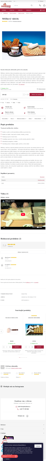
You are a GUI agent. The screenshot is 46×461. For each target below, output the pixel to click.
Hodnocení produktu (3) (21, 118)
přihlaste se (28, 282)
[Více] (42, 10)
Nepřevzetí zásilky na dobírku (6, 1)
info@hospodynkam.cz (24, 406)
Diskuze (30, 118)
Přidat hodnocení (23, 252)
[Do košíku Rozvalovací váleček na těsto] (17, 347)
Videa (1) (12, 118)
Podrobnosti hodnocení (17, 21)
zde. (11, 454)
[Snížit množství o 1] (24, 95)
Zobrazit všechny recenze (16, 368)
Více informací (22, 84)
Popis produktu (5, 118)
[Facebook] (27, 416)
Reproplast (15, 99)
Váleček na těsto (41, 180)
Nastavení (7, 459)
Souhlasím (38, 446)
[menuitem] (4, 10)
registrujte (36, 282)
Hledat (31, 5)
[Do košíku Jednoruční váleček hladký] (39, 347)
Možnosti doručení (42, 88)
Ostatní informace (38, 118)
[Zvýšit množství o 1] (28, 95)
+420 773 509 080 (40, 5)
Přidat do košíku (37, 94)
